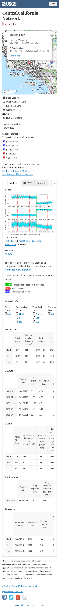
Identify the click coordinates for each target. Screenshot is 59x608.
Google (18, 597)
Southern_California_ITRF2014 (17, 174)
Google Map (15, 55)
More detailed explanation (18, 269)
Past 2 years (10, 244)
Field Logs (10, 97)
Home (17, 605)
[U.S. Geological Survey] (9, 3)
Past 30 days (11, 240)
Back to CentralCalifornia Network (20, 586)
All (9, 314)
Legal (42, 605)
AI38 (11, 157)
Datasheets (12, 118)
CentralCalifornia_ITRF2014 (15, 170)
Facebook (4, 597)
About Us (25, 605)
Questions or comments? (12, 591)
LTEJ (11, 153)
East (21, 317)
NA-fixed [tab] (13, 183)
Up (20, 321)
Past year (36, 240)
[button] (12, 62)
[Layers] (52, 35)
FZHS (12, 145)
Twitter (11, 597)
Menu (53, 3)
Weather (8, 110)
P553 (12, 149)
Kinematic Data (11, 105)
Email (25, 597)
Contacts (34, 605)
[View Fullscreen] (6, 44)
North (22, 314)
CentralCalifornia (15, 167)
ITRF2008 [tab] (27, 183)
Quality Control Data (14, 101)
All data (22, 244)
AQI (6, 113)
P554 (12, 141)
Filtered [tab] (41, 183)
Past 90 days (24, 240)
